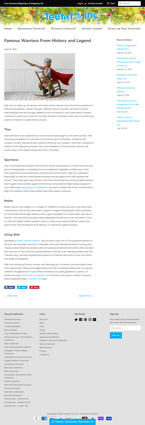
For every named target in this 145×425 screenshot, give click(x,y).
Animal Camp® (92, 28)
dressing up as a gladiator (34, 187)
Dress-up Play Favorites (124, 28)
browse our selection (35, 275)
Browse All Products (13, 395)
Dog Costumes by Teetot (15, 333)
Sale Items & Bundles (14, 392)
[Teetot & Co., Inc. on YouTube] (94, 320)
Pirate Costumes (12, 381)
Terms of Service (47, 344)
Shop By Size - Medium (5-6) (17, 402)
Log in (80, 3)
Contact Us (45, 354)
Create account (95, 3)
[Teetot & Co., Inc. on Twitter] (76, 320)
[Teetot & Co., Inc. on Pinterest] (85, 320)
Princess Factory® (63, 28)
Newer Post (85, 295)
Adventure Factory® (31, 28)
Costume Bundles (12, 326)
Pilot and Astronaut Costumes (17, 385)
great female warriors (28, 240)
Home (8, 28)
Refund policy (46, 347)
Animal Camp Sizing (49, 333)
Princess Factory (11, 323)
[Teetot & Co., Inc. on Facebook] (80, 320)
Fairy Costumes (11, 343)
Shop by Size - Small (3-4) (16, 399)
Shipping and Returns (49, 337)
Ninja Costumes (11, 371)
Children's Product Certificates (53, 340)
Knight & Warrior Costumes (16, 360)
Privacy (43, 351)
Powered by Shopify (89, 414)
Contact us (34, 278)
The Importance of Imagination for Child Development (128, 104)
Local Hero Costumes (14, 364)
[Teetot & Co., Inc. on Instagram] (89, 320)
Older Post (12, 295)
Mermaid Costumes (13, 367)
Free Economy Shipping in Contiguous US (23, 3)
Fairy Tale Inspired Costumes (17, 347)
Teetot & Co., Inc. (71, 414)
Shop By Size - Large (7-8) (16, 406)
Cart (112, 3)
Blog (42, 323)
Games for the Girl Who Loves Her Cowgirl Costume (129, 62)
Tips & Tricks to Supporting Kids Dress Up (128, 121)
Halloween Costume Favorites (18, 357)
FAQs (42, 326)
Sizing (42, 330)
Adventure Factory (12, 319)
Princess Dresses (12, 388)
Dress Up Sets (10, 330)
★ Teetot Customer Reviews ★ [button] (72, 421)
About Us (44, 319)
